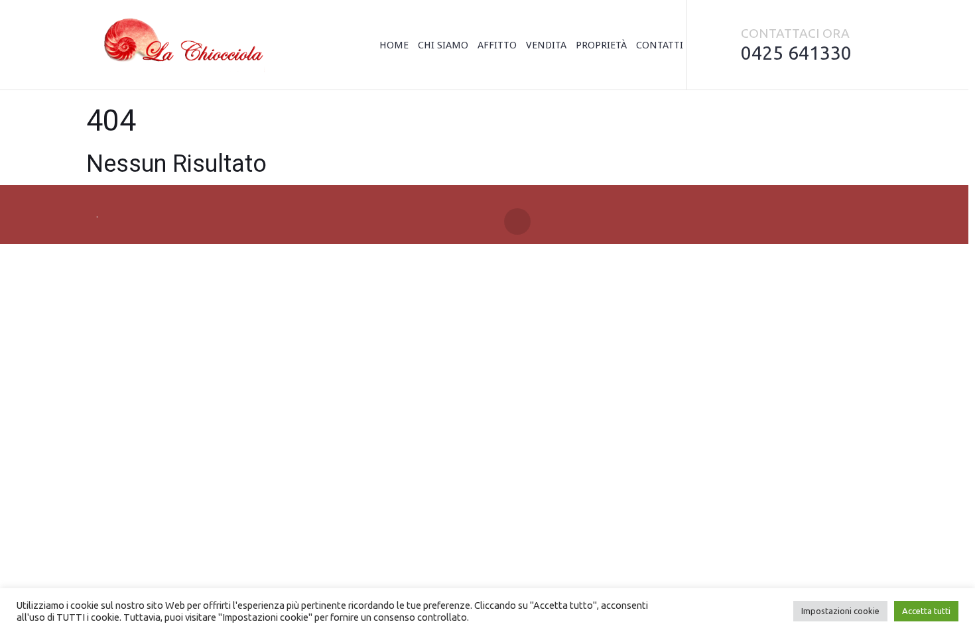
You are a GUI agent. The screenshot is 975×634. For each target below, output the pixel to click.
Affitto (497, 45)
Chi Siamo (443, 45)
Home (394, 45)
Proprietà (601, 45)
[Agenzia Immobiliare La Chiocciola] (180, 45)
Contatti (659, 45)
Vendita (546, 45)
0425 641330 (796, 52)
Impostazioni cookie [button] (840, 610)
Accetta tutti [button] (926, 610)
